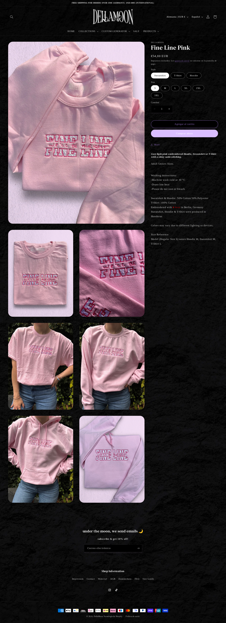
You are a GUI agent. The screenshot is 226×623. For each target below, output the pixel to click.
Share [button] (157, 145)
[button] (11, 16)
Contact (91, 579)
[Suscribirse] (138, 548)
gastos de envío (182, 61)
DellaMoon (98, 616)
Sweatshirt (160, 75)
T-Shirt (178, 75)
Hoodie (194, 75)
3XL (156, 95)
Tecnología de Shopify (113, 616)
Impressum (78, 579)
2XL (198, 88)
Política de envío (133, 616)
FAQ (137, 579)
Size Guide (148, 579)
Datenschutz (125, 579)
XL (186, 88)
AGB (112, 579)
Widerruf (102, 579)
